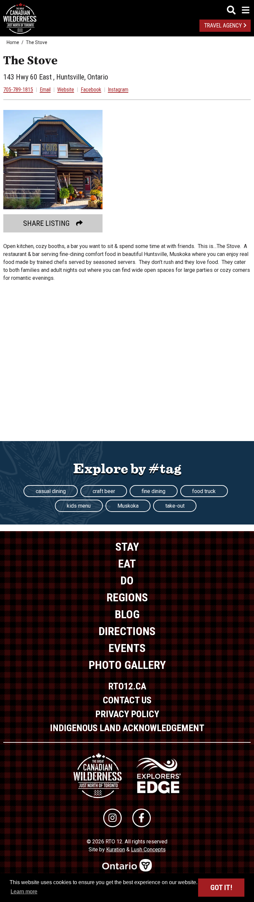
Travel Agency (223, 25)
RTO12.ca (127, 686)
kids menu (79, 506)
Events (127, 648)
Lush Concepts (148, 849)
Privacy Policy (127, 714)
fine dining (153, 491)
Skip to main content (127, 9)
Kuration (115, 849)
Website (65, 89)
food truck (204, 491)
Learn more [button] (24, 891)
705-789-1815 (18, 89)
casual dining (51, 491)
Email (45, 89)
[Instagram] (112, 818)
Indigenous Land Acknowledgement (127, 728)
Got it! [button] (221, 887)
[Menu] (238, 10)
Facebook (91, 89)
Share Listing (46, 223)
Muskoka (128, 506)
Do (127, 580)
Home (13, 42)
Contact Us (127, 700)
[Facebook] (141, 818)
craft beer (104, 491)
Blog (127, 614)
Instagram (118, 89)
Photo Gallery (127, 665)
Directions (127, 631)
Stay (127, 546)
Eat (127, 563)
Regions (127, 597)
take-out (175, 506)
